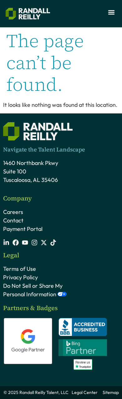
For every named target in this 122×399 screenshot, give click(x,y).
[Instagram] (34, 242)
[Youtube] (25, 242)
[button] (111, 12)
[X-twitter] (44, 242)
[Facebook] (16, 242)
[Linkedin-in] (6, 242)
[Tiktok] (53, 242)
